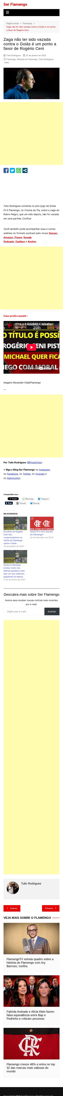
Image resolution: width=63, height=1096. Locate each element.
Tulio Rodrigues (13, 55)
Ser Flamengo (15, 4)
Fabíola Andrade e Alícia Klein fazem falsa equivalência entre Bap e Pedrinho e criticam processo (30, 1015)
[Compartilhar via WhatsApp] (18, 170)
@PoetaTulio (34, 462)
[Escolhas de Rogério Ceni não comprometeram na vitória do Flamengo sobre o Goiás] (15, 523)
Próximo (49, 908)
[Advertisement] (31, 133)
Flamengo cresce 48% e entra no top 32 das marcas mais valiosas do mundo (31, 1068)
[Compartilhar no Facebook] (6, 170)
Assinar (52, 611)
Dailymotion (13, 478)
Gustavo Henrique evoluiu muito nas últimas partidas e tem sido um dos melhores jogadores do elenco (14, 571)
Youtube (40, 473)
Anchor (32, 241)
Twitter (26, 473)
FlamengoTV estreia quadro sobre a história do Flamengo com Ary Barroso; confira (30, 963)
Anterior (13, 908)
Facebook (12, 473)
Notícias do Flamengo (27, 59)
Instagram (44, 469)
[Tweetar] (12, 170)
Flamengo (11, 59)
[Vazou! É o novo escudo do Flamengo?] (42, 523)
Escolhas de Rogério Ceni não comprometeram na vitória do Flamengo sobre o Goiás (13, 537)
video (6, 62)
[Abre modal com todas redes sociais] (25, 170)
